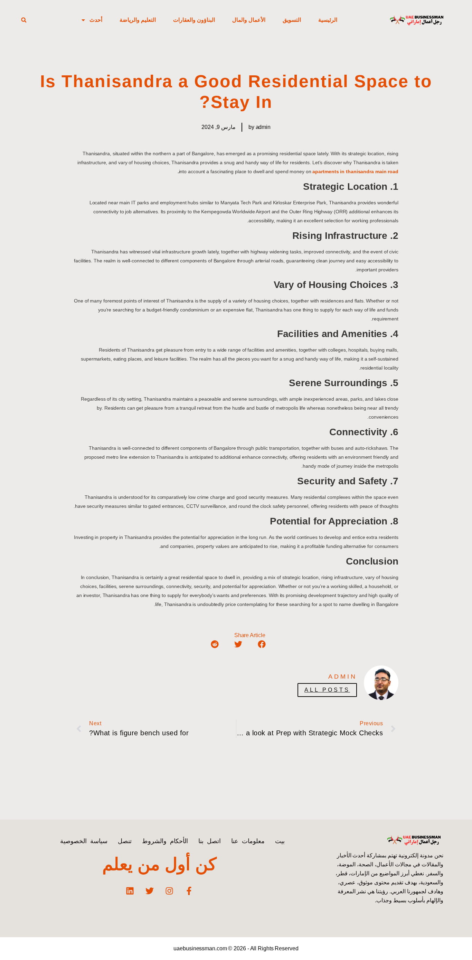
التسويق (292, 20)
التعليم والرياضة (138, 20)
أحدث (95, 20)
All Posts (327, 690)
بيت (280, 841)
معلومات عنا (248, 841)
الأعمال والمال (248, 20)
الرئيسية (327, 20)
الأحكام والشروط (165, 841)
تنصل (125, 841)
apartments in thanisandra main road (355, 171)
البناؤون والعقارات (194, 20)
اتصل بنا (209, 841)
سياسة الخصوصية (83, 841)
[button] (24, 20)
